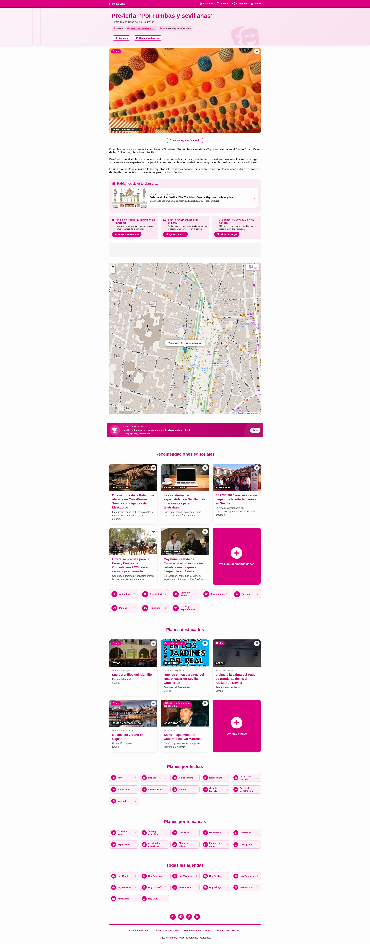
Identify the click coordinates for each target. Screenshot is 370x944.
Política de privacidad (168, 930)
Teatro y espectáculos (127, 129)
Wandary (172, 937)
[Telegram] (181, 917)
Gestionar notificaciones (197, 930)
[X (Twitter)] (197, 917)
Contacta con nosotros (228, 930)
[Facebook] (189, 917)
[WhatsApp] (173, 917)
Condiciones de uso (140, 930)
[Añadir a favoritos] (257, 51)
